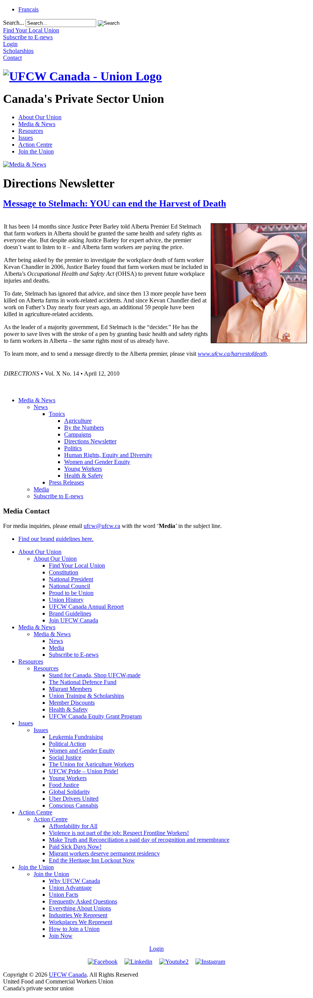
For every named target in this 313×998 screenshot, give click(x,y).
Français (28, 9)
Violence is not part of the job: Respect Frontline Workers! (119, 833)
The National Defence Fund (82, 682)
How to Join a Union (74, 929)
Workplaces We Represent (80, 922)
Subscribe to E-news (58, 496)
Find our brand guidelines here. (56, 539)
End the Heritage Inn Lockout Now (92, 860)
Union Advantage (70, 887)
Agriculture (78, 420)
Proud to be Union (71, 593)
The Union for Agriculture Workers (91, 764)
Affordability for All (73, 826)
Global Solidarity (69, 791)
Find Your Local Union (77, 565)
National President (71, 579)
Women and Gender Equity (97, 462)
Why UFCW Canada (74, 881)
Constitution (63, 572)
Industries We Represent (78, 915)
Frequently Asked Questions (83, 901)
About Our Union (39, 117)
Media (41, 489)
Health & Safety (83, 475)
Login (156, 948)
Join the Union (36, 151)
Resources (30, 131)
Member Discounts (72, 702)
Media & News (36, 124)
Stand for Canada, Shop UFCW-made (94, 675)
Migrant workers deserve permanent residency (104, 853)
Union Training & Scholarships (86, 696)
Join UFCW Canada (73, 620)
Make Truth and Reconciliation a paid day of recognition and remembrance (139, 839)
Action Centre (35, 144)
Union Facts (63, 894)
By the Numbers (84, 427)
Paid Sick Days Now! (75, 846)
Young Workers (83, 468)
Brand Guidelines (70, 613)
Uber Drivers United (73, 798)
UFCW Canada (68, 974)
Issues (25, 137)
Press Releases (66, 482)
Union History (66, 600)
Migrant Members (70, 689)
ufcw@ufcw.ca (102, 526)
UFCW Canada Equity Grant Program (95, 716)
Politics (73, 448)
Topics (57, 414)
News (41, 407)
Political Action (67, 744)
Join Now (61, 935)
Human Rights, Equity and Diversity (108, 455)
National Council (69, 586)
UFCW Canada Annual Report (86, 606)
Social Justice (65, 757)
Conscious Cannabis (73, 805)
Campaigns (77, 434)
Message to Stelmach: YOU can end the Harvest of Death (114, 203)
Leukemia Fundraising (76, 737)
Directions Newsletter (90, 441)
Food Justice (64, 785)
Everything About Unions (80, 908)
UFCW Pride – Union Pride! (83, 771)
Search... (13, 22)
